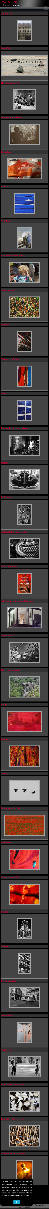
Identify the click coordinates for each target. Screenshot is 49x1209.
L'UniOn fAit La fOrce (12, 1119)
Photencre (6, 842)
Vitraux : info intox (11, 359)
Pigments (5, 739)
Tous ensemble (8, 290)
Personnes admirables (12, 255)
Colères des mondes (11, 670)
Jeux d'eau (6, 13)
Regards (5, 462)
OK (16, 1202)
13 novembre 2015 (10, 877)
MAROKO (6, 1050)
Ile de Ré (5, 48)
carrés (4, 393)
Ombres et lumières (11, 117)
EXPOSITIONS (9, 566)
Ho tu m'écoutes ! (10, 82)
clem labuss (7, 1015)
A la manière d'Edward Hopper (17, 601)
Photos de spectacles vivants (15, 428)
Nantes (4, 773)
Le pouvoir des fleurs (11, 808)
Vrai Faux (6, 221)
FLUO (4, 186)
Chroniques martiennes (13, 1153)
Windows (5, 946)
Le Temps (6, 497)
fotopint (5, 324)
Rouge (4, 704)
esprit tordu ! (8, 635)
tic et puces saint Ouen (12, 1084)
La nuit (4, 911)
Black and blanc (9, 980)
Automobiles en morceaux (14, 531)
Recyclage (6, 152)
